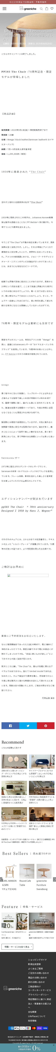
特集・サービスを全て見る (17, 946)
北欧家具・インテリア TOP (11, 839)
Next (52, 925)
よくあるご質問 (35, 968)
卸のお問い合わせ (36, 982)
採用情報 (32, 1020)
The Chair (38, 171)
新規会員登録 (34, 964)
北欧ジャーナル (28, 839)
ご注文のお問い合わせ (38, 972)
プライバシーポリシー (38, 994)
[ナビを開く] (4, 8)
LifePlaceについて (37, 1016)
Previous (3, 925)
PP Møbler (10, 354)
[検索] (41, 8)
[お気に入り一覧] (52, 8)
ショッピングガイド (37, 959)
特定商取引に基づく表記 (39, 999)
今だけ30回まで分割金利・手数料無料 (28, 2)
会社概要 (32, 1011)
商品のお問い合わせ (37, 977)
